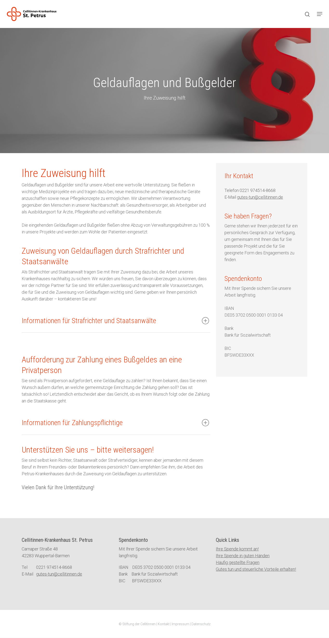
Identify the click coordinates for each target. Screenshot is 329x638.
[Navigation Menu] (319, 14)
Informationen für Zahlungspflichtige (72, 422)
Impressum (180, 624)
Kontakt (164, 624)
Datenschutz (201, 624)
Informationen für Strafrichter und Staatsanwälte (89, 320)
